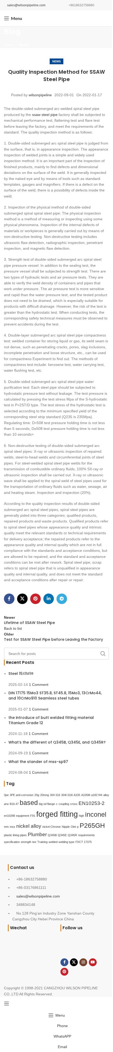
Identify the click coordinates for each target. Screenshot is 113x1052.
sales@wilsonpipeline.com (26, 5)
